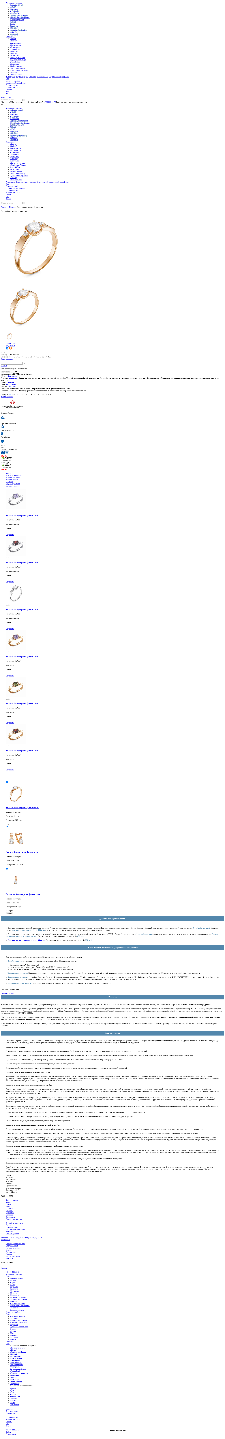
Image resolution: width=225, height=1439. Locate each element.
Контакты (9, 1258)
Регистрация (11, 1434)
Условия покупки (13, 87)
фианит (11, 382)
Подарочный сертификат (59, 77)
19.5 (49, 357)
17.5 (25, 357)
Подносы (14, 1325)
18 (31, 357)
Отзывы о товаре (12, 486)
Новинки (32, 77)
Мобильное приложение (15, 1244)
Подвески (14, 9)
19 (43, 357)
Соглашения (10, 1252)
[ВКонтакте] (7, 348)
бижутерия (12, 376)
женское (12, 387)
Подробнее (10, 535)
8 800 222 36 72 (7, 97)
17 (19, 357)
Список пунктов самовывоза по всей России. (26, 940)
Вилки (13, 1329)
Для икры (14, 1337)
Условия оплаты (12, 480)
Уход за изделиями (13, 484)
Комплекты (14, 13)
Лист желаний (42, 77)
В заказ (4, 366)
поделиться (10, 346)
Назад (8, 1276)
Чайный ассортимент (18, 1323)
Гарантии (9, 482)
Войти (8, 1432)
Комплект (9, 473)
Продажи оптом (12, 85)
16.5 (13, 357)
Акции (8, 93)
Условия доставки (13, 477)
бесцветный (11, 384)
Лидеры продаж (22, 77)
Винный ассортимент (19, 1320)
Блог (7, 91)
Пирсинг (13, 32)
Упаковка (14, 34)
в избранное (10, 343)
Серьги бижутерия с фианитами (22, 852)
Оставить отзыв (7, 994)
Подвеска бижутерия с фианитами (23, 894)
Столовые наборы (17, 1316)
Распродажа (10, 77)
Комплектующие (17, 20)
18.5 (37, 357)
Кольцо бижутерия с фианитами (22, 515)
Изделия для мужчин (18, 30)
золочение (13, 378)
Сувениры (14, 11)
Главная (4, 207)
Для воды (14, 1318)
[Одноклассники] (10, 348)
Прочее (13, 1339)
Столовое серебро (13, 81)
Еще (7, 79)
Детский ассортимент (19, 16)
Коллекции (10, 37)
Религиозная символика (20, 18)
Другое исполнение (13, 475)
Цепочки (13, 28)
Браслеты (14, 26)
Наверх (4, 1268)
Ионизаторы (15, 1335)
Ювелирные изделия (14, 3)
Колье (12, 24)
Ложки (13, 1331)
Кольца (13, 22)
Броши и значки (16, 5)
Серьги (13, 7)
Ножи (12, 1333)
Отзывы (9, 89)
